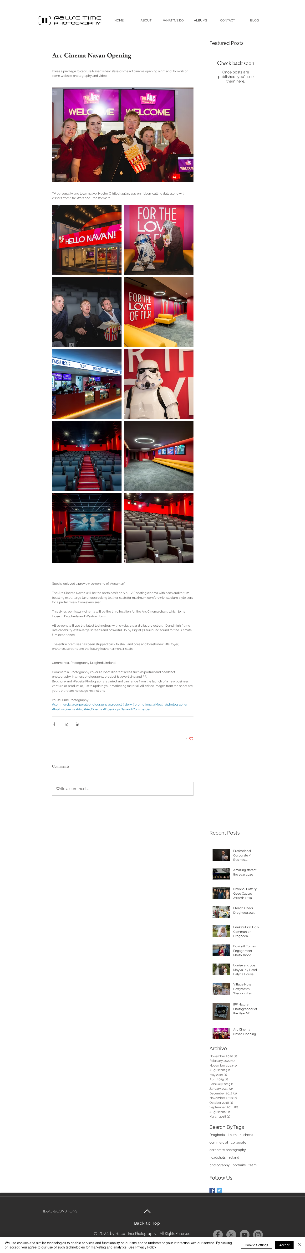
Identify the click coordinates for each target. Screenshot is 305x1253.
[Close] (299, 1245)
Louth (232, 1135)
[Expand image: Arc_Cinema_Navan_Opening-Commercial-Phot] (87, 240)
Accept (284, 1245)
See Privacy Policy (142, 1247)
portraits (239, 1165)
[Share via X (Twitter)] (66, 724)
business (246, 1135)
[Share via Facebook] (54, 724)
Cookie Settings (256, 1245)
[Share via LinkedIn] (77, 724)
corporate (238, 1142)
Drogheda (217, 1135)
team (253, 1165)
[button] (173, 20)
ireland (234, 1157)
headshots (217, 1157)
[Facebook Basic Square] (212, 1190)
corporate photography (227, 1150)
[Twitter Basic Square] (219, 1190)
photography (219, 1165)
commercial (218, 1142)
